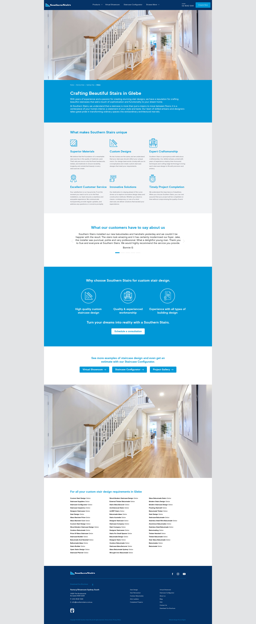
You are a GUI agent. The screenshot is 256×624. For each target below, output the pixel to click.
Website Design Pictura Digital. (177, 620)
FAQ (161, 602)
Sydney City (90, 85)
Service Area (80, 85)
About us (163, 596)
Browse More (151, 5)
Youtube (184, 574)
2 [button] (122, 252)
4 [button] (133, 252)
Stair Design (134, 590)
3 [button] (128, 252)
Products (96, 5)
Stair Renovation (135, 593)
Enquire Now (203, 5)
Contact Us (163, 605)
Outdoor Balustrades (137, 596)
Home (72, 85)
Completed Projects (136, 602)
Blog (161, 599)
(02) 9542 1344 (77, 599)
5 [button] (138, 252)
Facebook (172, 574)
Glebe (80, 498)
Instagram (178, 574)
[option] (128, 242)
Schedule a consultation (128, 331)
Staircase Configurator (133, 5)
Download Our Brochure (79, 584)
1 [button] (117, 252)
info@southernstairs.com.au (82, 602)
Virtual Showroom (112, 5)
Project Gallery (161, 369)
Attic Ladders (134, 599)
